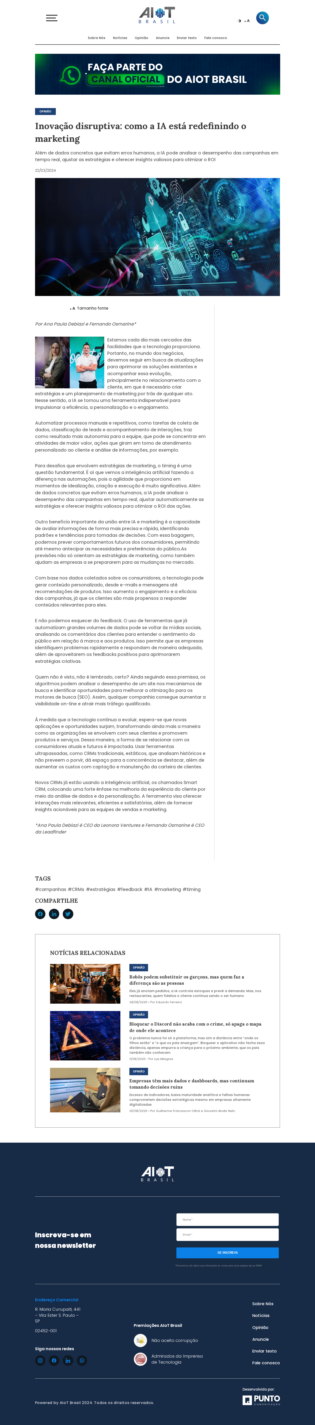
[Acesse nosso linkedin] (68, 1360)
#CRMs (76, 890)
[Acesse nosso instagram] (40, 1360)
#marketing (167, 890)
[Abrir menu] (51, 18)
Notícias (120, 38)
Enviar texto (187, 38)
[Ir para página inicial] (157, 14)
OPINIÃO (45, 111)
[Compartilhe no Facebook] (40, 914)
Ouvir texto (50, 308)
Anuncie (162, 38)
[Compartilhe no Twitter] (68, 914)
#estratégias (100, 890)
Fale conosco (215, 38)
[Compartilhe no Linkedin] (54, 914)
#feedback (129, 890)
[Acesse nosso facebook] (54, 1360)
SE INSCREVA (227, 1252)
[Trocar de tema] (239, 20)
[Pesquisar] (262, 18)
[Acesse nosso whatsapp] (82, 1360)
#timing (192, 890)
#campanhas (50, 890)
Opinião (141, 38)
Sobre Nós (96, 38)
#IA (148, 890)
